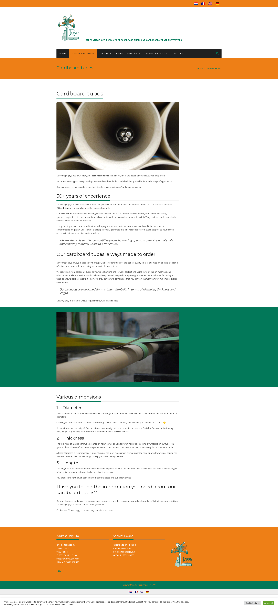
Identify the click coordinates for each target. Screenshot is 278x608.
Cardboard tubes (83, 53)
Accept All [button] (268, 603)
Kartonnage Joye (156, 53)
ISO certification (63, 208)
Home (62, 53)
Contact (178, 53)
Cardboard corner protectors (120, 53)
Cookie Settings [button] (252, 603)
